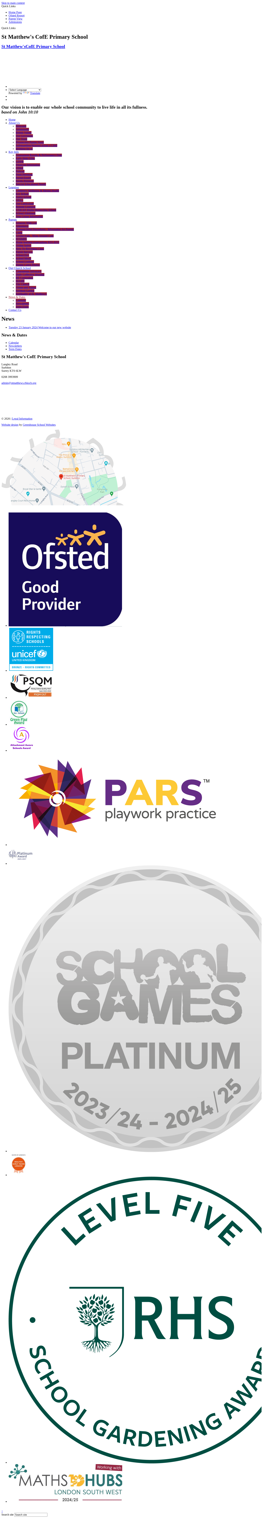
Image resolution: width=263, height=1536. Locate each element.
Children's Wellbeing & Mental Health (37, 190)
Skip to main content (13, 2)
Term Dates (22, 306)
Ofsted (19, 168)
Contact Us (15, 310)
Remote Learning (25, 206)
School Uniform (25, 261)
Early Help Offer (25, 158)
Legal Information (22, 418)
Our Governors (24, 135)
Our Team (21, 139)
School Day (22, 255)
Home (12, 119)
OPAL (19, 200)
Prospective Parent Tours (30, 142)
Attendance (22, 226)
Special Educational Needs (31, 184)
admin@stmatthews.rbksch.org (18, 382)
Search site (7, 1514)
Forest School (23, 197)
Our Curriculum (25, 203)
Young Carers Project (28, 264)
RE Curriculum (24, 277)
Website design (9, 424)
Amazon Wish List (26, 222)
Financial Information (28, 164)
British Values (23, 132)
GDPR (20, 161)
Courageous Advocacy (29, 271)
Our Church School (20, 268)
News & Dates (17, 297)
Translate (35, 93)
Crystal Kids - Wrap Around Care (35, 235)
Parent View (16, 18)
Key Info (14, 151)
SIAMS (20, 280)
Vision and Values (26, 287)
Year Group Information (29, 216)
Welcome (21, 126)
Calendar (21, 300)
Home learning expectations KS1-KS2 (37, 242)
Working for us (24, 148)
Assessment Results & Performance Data (39, 155)
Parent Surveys (24, 251)
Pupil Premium (24, 174)
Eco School (22, 193)
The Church (22, 284)
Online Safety (23, 245)
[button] (17, 28)
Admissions (15, 21)
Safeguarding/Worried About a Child (36, 145)
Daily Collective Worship (30, 274)
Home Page (15, 12)
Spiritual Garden (25, 290)
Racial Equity (23, 177)
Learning (14, 187)
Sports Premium (25, 180)
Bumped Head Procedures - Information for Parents (45, 229)
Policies (20, 171)
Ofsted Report (17, 15)
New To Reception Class (30, 248)
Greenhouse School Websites (39, 424)
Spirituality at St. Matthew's (31, 293)
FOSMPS (21, 239)
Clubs (19, 232)
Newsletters (22, 303)
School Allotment (25, 213)
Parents (13, 219)
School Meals (23, 258)
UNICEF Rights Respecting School (36, 210)
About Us (14, 122)
